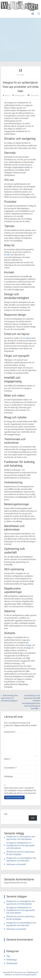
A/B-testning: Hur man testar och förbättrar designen (9, 698)
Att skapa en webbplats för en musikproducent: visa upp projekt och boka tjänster (20, 845)
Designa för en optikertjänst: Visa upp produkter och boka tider (20, 87)
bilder (27, 167)
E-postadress (10, 768)
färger (10, 360)
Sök (5, 814)
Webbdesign (11, 960)
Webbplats (8, 776)
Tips (8, 956)
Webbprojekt (20, 95)
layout (28, 338)
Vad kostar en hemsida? (16, 864)
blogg (9, 421)
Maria (7, 95)
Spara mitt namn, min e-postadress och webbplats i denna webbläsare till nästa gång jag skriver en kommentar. (20, 790)
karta (9, 284)
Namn (7, 759)
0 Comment (34, 95)
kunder (7, 255)
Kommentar (10, 732)
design (28, 645)
